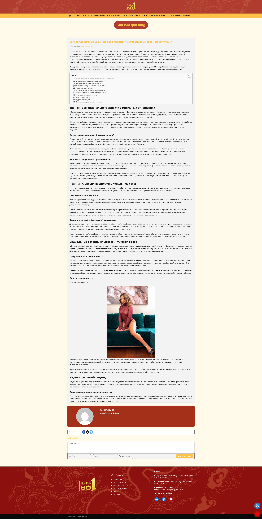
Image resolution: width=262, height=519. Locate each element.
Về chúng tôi (117, 479)
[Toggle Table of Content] (188, 76)
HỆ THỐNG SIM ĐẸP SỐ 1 (159, 15)
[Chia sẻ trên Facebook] (83, 432)
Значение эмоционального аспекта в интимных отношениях (93, 79)
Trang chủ (70, 16)
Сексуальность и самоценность (86, 95)
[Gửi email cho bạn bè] (87, 432)
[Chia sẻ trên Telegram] (91, 432)
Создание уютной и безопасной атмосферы (90, 90)
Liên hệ (115, 491)
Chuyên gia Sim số (86, 46)
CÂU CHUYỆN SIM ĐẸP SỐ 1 (81, 15)
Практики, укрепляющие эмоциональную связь (88, 86)
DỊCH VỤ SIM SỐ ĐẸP (141, 15)
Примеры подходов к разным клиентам (89, 102)
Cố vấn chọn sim (113, 15)
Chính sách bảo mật (120, 482)
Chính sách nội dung (120, 488)
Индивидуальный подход (81, 100)
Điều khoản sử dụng (120, 485)
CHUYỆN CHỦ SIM (127, 15)
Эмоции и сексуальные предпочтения (88, 83)
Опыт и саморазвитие (83, 97)
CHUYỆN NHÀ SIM (175, 15)
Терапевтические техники (84, 88)
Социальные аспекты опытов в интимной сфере (89, 93)
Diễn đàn (186, 15)
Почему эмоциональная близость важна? (89, 81)
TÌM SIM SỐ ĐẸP (98, 15)
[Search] (192, 16)
